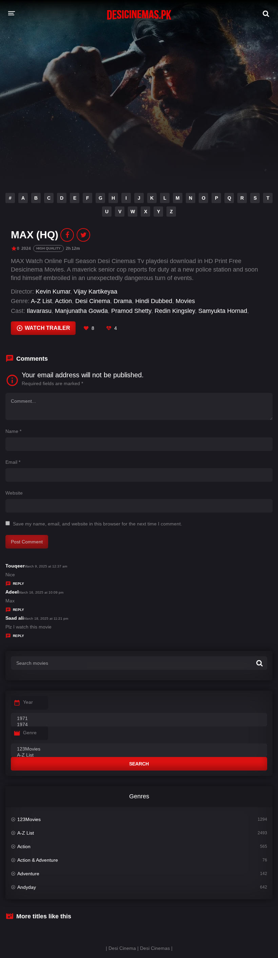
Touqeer (14, 565)
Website (14, 493)
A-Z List (41, 301)
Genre (30, 732)
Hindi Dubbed (153, 301)
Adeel (12, 592)
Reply (18, 583)
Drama (123, 301)
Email (12, 462)
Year (28, 702)
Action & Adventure (37, 860)
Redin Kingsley (175, 310)
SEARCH (139, 763)
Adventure (28, 873)
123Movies (29, 819)
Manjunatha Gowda (81, 310)
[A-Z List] (139, 755)
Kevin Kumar (53, 291)
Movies (185, 301)
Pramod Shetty (131, 310)
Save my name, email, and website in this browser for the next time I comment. (97, 523)
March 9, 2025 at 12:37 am (45, 566)
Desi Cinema (92, 301)
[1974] (139, 725)
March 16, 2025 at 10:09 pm (41, 592)
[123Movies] (139, 749)
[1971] (139, 719)
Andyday (26, 887)
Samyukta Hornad (222, 310)
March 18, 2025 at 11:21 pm (46, 618)
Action (63, 301)
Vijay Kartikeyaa (95, 291)
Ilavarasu (39, 310)
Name (13, 431)
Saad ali (14, 618)
